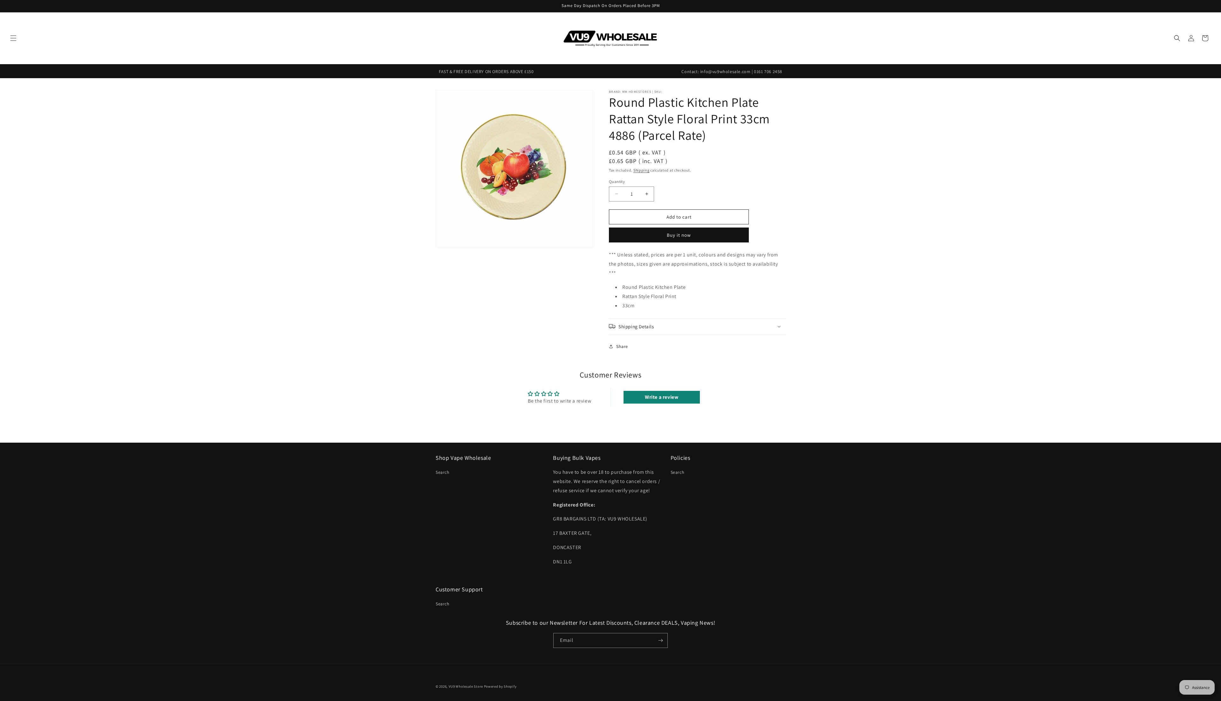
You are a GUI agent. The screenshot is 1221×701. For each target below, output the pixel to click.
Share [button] (622, 346)
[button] (13, 38)
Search (443, 472)
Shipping (641, 170)
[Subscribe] (660, 640)
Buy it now (679, 235)
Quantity (617, 181)
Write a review (661, 397)
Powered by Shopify (500, 686)
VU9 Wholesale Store (466, 686)
